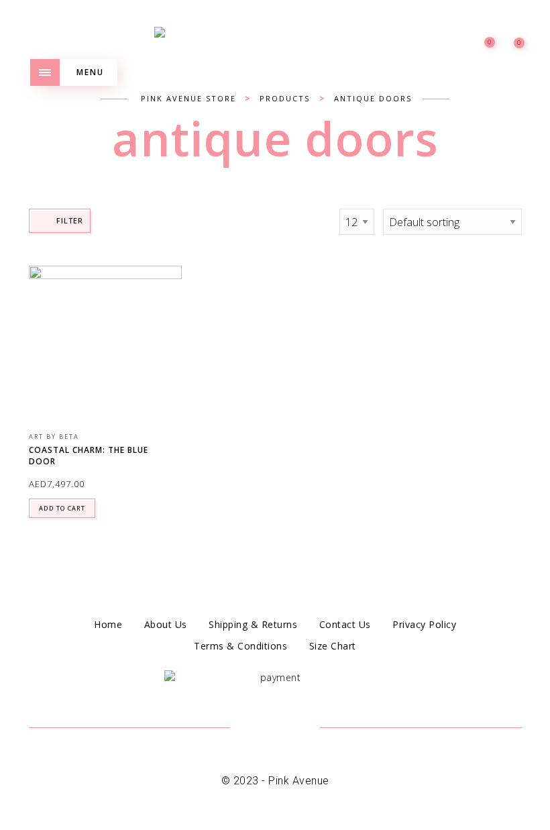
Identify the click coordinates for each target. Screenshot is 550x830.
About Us (165, 624)
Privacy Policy (424, 624)
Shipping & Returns (253, 624)
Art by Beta (54, 436)
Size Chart (332, 645)
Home (108, 624)
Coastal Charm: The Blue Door (88, 455)
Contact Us (345, 624)
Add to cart (62, 508)
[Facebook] (258, 728)
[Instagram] (291, 728)
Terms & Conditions (240, 645)
